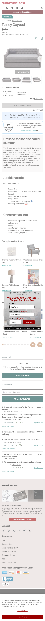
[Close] (42, 597)
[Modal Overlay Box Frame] (22, 310)
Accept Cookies (22, 617)
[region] (22, 607)
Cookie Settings (22, 611)
